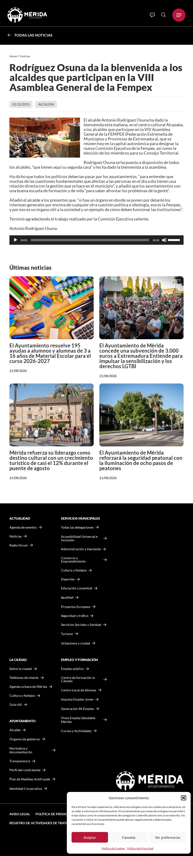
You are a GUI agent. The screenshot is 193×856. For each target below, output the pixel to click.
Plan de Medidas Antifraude (29, 779)
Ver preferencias (168, 837)
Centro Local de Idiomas (78, 690)
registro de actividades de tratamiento (45, 823)
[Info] (152, 15)
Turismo (67, 634)
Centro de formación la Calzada (78, 679)
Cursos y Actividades (76, 731)
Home (13, 56)
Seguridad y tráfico (74, 615)
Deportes (68, 579)
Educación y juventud (76, 588)
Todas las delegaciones (77, 527)
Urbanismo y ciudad (75, 643)
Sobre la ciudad (20, 668)
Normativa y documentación (20, 750)
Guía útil (15, 704)
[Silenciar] (164, 240)
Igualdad (67, 597)
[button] (183, 797)
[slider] (174, 239)
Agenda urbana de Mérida (28, 686)
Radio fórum (18, 545)
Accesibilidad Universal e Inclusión (79, 538)
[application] (96, 240)
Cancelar (129, 837)
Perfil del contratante (24, 770)
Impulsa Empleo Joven (77, 699)
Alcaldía (46, 104)
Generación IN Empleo (77, 708)
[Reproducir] (15, 240)
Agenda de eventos (23, 527)
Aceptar (90, 837)
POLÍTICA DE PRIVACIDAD (56, 814)
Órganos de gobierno (24, 739)
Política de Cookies (113, 848)
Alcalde (14, 730)
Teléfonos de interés (24, 677)
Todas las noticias (33, 35)
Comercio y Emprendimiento (73, 559)
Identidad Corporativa (25, 788)
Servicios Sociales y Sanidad (81, 624)
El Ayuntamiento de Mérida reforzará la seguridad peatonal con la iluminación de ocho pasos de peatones (140, 460)
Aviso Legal (19, 814)
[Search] (163, 15)
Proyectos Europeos (75, 606)
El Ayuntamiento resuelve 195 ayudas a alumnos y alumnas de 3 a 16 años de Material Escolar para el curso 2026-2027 (50, 353)
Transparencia (19, 761)
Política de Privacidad (140, 848)
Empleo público (72, 668)
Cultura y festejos (22, 695)
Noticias (25, 56)
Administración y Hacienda (81, 549)
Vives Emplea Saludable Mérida (78, 719)
